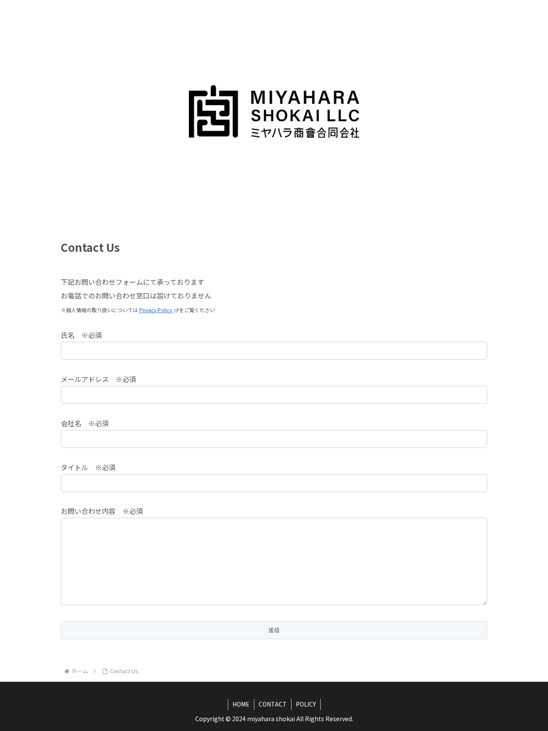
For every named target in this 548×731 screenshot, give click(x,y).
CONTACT (273, 704)
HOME (241, 704)
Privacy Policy (156, 309)
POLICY (306, 704)
